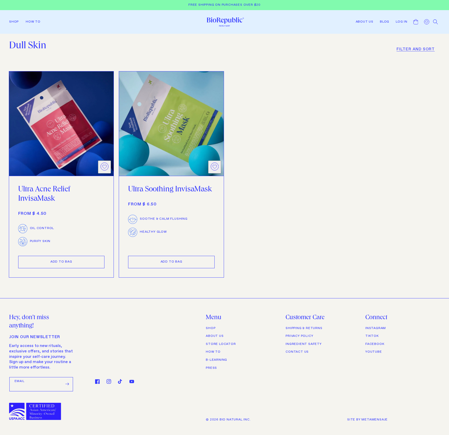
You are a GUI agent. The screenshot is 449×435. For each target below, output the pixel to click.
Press (211, 368)
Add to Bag (61, 261)
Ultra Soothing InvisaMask (170, 190)
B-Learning (216, 360)
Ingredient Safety (304, 344)
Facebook (374, 344)
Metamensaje (374, 419)
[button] (15, 21)
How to (213, 351)
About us (214, 336)
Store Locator (221, 344)
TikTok (372, 336)
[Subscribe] (67, 384)
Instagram (375, 328)
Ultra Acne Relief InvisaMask (44, 194)
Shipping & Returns (304, 328)
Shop (210, 328)
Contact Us (297, 351)
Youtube (373, 351)
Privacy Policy (299, 336)
